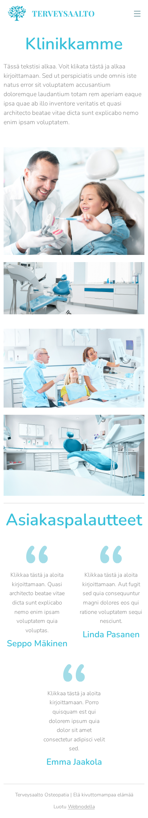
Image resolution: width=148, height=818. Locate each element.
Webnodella (81, 806)
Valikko (137, 13)
